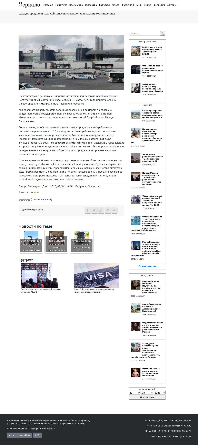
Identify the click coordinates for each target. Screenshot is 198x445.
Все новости (147, 266)
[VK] (114, 210)
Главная (48, 4)
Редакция (34, 186)
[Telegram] (108, 210)
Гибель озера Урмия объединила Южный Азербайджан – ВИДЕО (152, 50)
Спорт (115, 4)
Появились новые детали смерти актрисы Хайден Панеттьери (151, 372)
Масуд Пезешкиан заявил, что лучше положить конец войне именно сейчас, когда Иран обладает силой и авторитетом (146, 249)
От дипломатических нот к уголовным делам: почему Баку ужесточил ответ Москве (152, 327)
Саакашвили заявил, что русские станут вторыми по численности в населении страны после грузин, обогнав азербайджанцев (146, 223)
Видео (147, 4)
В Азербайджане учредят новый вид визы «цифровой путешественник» (94, 290)
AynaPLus (24, 435)
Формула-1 (128, 4)
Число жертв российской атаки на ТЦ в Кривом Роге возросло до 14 (152, 157)
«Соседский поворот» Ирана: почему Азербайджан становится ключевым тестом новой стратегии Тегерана (145, 350)
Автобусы (33, 193)
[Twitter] (94, 210)
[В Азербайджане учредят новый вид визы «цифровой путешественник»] (96, 275)
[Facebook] (88, 210)
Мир (139, 4)
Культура (104, 4)
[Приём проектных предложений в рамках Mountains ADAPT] (39, 275)
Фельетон (159, 4)
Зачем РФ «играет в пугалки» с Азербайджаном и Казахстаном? (151, 307)
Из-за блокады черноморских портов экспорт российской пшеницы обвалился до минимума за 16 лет (146, 136)
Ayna (11, 435)
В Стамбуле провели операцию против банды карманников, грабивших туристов (152, 114)
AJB (37, 435)
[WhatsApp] (101, 210)
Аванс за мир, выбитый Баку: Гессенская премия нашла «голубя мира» (152, 87)
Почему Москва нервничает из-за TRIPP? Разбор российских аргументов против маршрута (151, 178)
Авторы (172, 4)
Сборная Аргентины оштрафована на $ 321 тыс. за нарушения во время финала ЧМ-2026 (152, 200)
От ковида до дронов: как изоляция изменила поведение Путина (152, 69)
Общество (91, 4)
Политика (61, 4)
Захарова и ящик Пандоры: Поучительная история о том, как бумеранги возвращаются (151, 287)
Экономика (76, 4)
